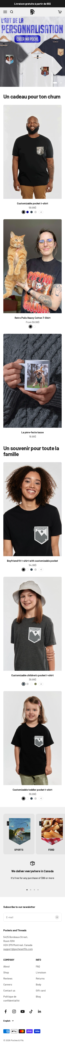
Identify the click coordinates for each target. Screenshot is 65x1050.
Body (38, 984)
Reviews (7, 978)
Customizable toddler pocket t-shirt (32, 789)
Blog (38, 996)
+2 (41, 212)
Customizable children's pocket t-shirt (32, 675)
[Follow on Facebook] (5, 1011)
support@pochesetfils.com (18, 949)
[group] (32, 52)
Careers (7, 984)
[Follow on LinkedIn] (39, 1011)
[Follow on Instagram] (14, 1011)
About (6, 966)
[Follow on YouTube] (22, 1011)
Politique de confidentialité (11, 998)
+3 (41, 569)
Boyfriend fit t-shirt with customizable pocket (32, 560)
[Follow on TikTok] (31, 1011)
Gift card (41, 990)
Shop (6, 972)
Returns (40, 978)
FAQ (38, 966)
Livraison (41, 972)
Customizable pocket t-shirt (32, 203)
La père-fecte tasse (32, 432)
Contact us (9, 990)
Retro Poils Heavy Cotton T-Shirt (32, 317)
